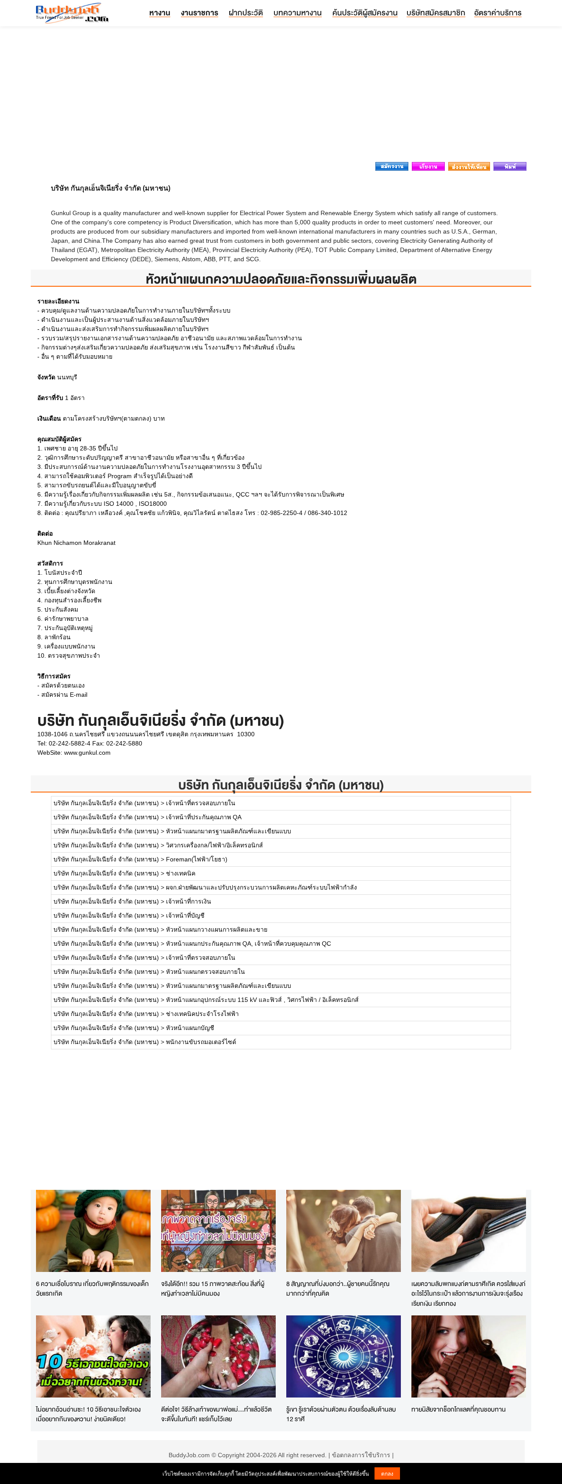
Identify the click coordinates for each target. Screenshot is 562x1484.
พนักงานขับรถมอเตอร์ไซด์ (201, 1041)
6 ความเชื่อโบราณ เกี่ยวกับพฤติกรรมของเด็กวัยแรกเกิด (92, 1289)
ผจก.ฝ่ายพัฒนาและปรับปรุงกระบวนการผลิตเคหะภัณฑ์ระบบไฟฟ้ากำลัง (261, 887)
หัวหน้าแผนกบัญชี (190, 1027)
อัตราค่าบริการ (498, 12)
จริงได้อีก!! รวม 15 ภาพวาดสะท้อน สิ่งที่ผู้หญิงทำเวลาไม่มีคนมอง (212, 1289)
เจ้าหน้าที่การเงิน (188, 901)
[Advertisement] (281, 96)
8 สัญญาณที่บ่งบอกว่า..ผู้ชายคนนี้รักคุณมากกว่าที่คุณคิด (337, 1289)
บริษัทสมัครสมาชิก (436, 12)
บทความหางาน (298, 12)
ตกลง (387, 1473)
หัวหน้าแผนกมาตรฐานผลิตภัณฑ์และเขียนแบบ (228, 831)
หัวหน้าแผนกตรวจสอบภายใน (205, 971)
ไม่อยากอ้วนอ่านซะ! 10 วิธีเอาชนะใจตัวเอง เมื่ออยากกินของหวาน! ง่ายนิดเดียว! (88, 1414)
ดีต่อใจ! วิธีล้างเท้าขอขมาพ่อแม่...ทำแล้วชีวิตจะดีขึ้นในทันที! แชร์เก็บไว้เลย (216, 1414)
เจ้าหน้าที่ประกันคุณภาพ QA (203, 817)
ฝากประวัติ (246, 12)
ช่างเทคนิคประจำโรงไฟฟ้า (202, 1013)
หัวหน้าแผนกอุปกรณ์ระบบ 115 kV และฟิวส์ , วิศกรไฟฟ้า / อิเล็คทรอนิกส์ (262, 999)
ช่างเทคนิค (180, 873)
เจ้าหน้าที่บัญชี (185, 915)
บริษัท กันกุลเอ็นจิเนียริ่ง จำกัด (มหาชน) (281, 785)
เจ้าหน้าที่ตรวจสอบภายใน (200, 803)
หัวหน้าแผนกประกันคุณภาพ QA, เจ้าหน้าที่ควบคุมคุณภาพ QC (248, 943)
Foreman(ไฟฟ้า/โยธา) (196, 859)
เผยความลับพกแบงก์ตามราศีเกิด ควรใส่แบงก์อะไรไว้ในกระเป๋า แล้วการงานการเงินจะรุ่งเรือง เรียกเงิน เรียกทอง (468, 1293)
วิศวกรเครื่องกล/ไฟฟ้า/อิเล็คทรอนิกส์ (214, 845)
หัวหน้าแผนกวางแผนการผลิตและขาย (216, 929)
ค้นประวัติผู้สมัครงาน (365, 12)
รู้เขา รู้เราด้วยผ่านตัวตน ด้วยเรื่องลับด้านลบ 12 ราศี (341, 1414)
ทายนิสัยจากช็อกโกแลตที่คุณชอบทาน (458, 1409)
